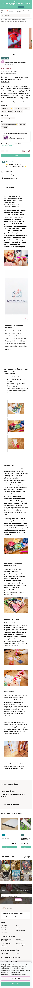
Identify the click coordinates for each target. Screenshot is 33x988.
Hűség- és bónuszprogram (20, 944)
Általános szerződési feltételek (7, 940)
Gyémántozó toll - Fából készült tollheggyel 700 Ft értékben (17, 137)
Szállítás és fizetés (8, 145)
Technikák (4, 925)
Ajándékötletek (20, 930)
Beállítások (16, 978)
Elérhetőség (4, 946)
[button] (13, 54)
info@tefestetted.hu (11, 917)
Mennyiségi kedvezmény (20, 940)
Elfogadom (16, 984)
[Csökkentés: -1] (2, 151)
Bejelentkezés (18, 11)
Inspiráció (4, 932)
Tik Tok (25, 857)
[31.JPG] (16, 441)
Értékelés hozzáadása (11, 804)
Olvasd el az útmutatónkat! (14, 768)
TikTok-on (8, 349)
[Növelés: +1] (7, 151)
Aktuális (18, 928)
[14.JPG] (16, 405)
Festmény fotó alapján (5, 928)
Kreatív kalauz (5, 953)
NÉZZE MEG (21, 7)
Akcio (17, 925)
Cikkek (18, 953)
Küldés (18, 900)
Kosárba (17, 155)
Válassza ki (11, 847)
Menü (2, 12)
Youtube (28, 857)
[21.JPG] (16, 423)
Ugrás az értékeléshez (8, 73)
